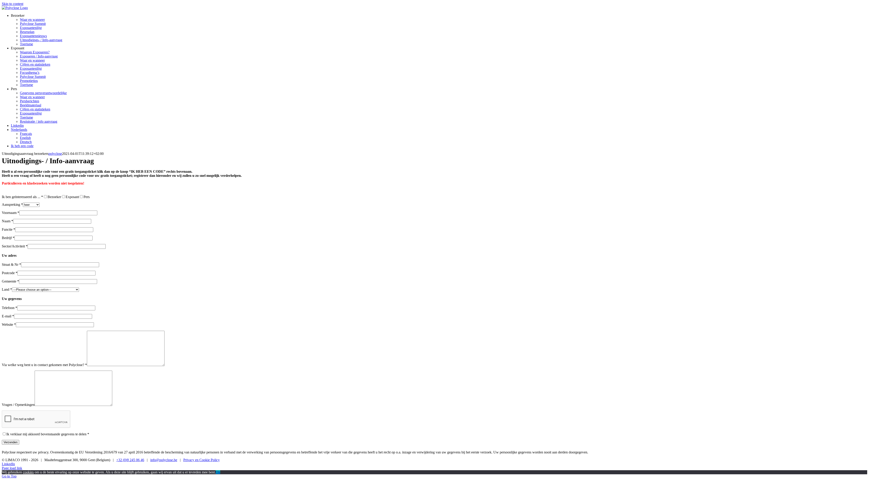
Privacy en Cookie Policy (201, 460)
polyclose (55, 154)
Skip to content (12, 4)
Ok (218, 472)
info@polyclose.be (163, 460)
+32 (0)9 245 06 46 (130, 460)
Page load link (12, 468)
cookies (28, 472)
